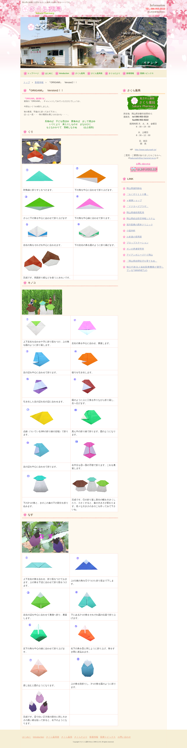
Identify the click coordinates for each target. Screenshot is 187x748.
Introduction (64, 73)
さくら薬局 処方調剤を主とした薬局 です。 (49, 10)
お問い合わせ (124, 737)
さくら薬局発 (96, 73)
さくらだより (114, 73)
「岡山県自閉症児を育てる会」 (142, 261)
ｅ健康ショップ (134, 200)
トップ (26, 82)
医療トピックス (147, 73)
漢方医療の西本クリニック (140, 224)
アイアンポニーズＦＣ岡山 (140, 255)
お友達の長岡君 (134, 236)
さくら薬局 (80, 73)
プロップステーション (137, 242)
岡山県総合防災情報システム (141, 218)
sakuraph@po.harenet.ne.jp (143, 158)
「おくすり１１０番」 (137, 194)
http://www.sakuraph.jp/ (145, 149)
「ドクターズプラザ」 (137, 206)
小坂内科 (131, 230)
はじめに (49, 73)
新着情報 (130, 73)
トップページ (33, 73)
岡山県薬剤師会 (134, 188)
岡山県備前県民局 (135, 212)
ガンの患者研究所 (135, 249)
